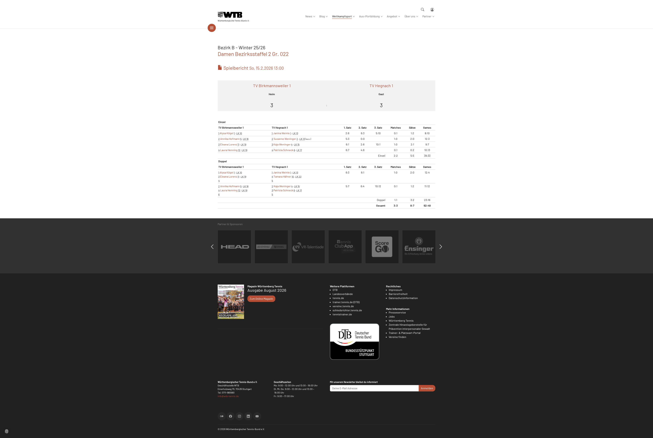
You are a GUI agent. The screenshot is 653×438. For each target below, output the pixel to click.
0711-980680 (228, 392)
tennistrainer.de (342, 314)
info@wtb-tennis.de (228, 396)
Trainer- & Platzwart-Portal (405, 332)
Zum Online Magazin (261, 298)
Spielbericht (253, 68)
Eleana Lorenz (228, 144)
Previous (212, 246)
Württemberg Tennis (401, 320)
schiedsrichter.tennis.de (347, 310)
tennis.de (338, 298)
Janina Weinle (281, 133)
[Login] (432, 9)
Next (440, 246)
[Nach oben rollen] (646, 431)
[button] (6, 431)
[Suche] (423, 9)
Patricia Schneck (283, 150)
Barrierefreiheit (398, 293)
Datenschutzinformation (403, 298)
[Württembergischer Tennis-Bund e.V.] (233, 15)
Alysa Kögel (226, 133)
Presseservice (397, 312)
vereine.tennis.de (343, 306)
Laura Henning (229, 150)
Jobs (392, 316)
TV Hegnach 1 (381, 85)
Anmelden (427, 388)
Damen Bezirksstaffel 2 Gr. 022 (253, 53)
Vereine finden (397, 336)
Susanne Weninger (285, 138)
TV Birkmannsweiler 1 (272, 85)
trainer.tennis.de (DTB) (346, 302)
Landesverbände (343, 293)
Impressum (395, 289)
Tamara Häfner (282, 176)
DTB (335, 289)
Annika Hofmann (230, 138)
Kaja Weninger (282, 144)
